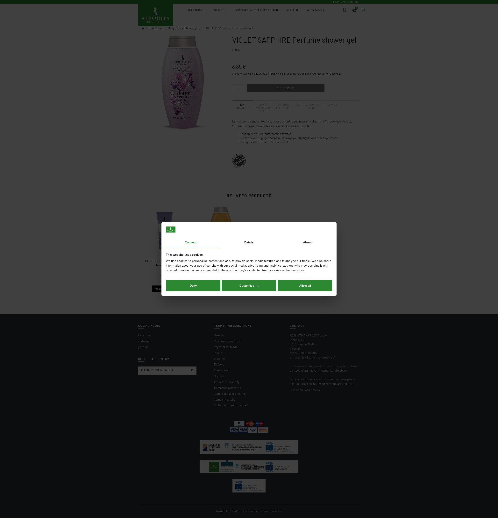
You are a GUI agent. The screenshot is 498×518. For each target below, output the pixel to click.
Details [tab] (249, 242)
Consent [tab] (190, 242)
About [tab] (307, 242)
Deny (193, 285)
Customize (246, 285)
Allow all (305, 285)
